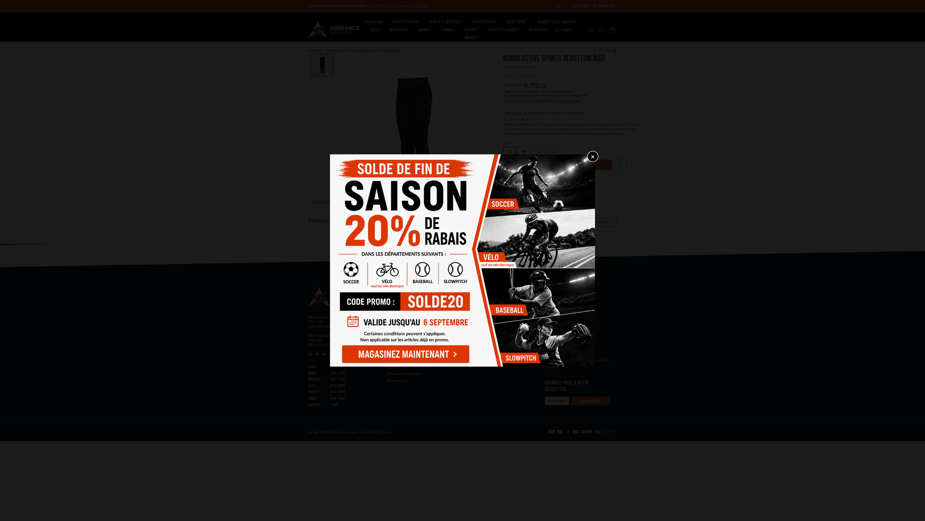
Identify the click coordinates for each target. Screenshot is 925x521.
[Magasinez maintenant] (404, 352)
